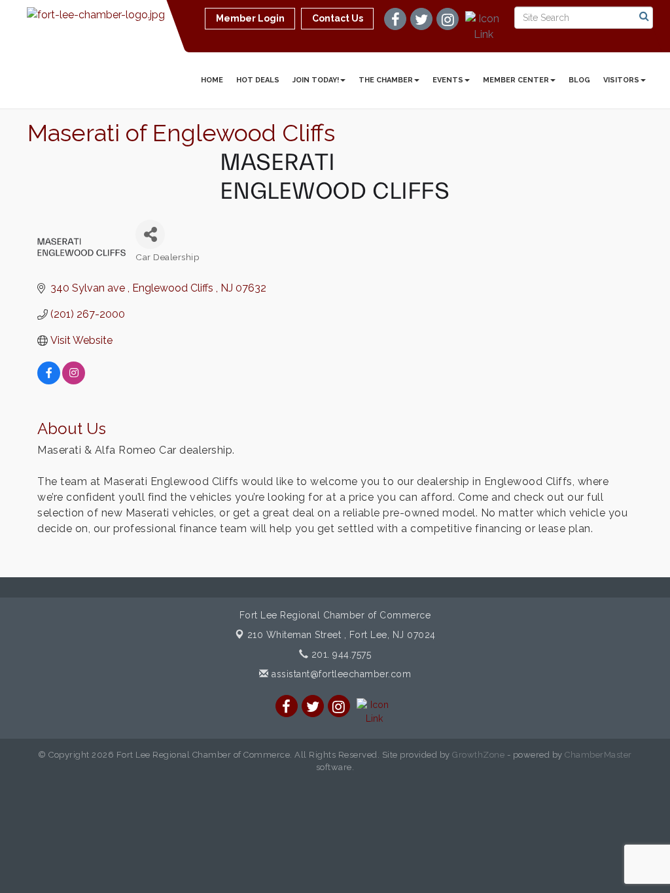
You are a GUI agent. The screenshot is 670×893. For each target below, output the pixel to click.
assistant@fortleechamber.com (340, 674)
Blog (579, 80)
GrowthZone (478, 755)
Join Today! (315, 80)
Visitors (621, 80)
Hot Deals (257, 80)
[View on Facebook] (48, 381)
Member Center (516, 80)
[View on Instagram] (73, 381)
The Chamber (386, 80)
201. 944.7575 (339, 654)
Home (212, 80)
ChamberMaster (598, 755)
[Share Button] (150, 234)
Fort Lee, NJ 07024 (341, 635)
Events (447, 80)
